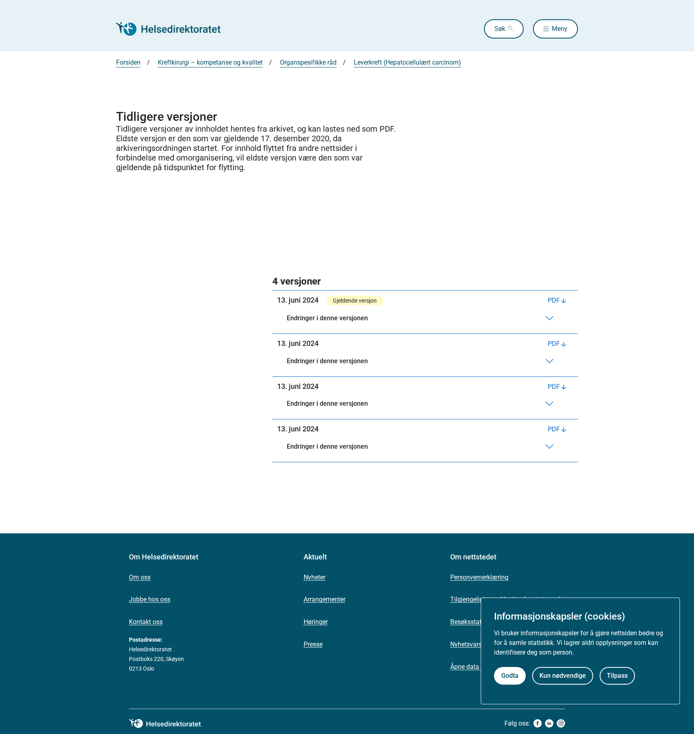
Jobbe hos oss (149, 599)
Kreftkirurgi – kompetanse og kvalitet (210, 62)
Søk (499, 29)
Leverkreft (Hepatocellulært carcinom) (407, 62)
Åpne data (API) (472, 667)
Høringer (316, 622)
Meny (559, 29)
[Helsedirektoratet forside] (174, 29)
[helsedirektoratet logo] (170, 723)
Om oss (140, 577)
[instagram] (561, 723)
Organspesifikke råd (308, 62)
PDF (554, 300)
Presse (313, 644)
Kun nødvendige (562, 676)
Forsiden (128, 62)
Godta (509, 676)
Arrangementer (324, 599)
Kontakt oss (146, 622)
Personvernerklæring (479, 577)
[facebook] (537, 723)
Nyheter (314, 577)
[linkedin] (549, 723)
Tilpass (617, 676)
